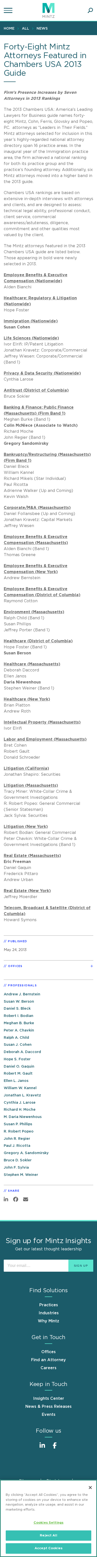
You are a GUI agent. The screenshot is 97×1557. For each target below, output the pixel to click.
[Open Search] (90, 10)
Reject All (48, 1535)
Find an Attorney (48, 1360)
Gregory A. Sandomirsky (26, 1153)
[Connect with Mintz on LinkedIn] (42, 1448)
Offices (48, 1352)
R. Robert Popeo (19, 1131)
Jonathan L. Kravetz (22, 1095)
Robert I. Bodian (18, 1016)
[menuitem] (10, 28)
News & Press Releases (48, 1407)
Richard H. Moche (20, 1109)
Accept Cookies (48, 1548)
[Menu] (9, 11)
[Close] (90, 1487)
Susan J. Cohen (18, 1045)
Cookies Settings (48, 1522)
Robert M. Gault (18, 1073)
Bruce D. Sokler (18, 1160)
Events (48, 1415)
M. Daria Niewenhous (23, 1117)
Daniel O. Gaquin (19, 1066)
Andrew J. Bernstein (22, 994)
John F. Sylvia (16, 1167)
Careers (48, 1368)
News (42, 28)
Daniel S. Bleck (17, 1008)
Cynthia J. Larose (20, 1102)
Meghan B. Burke (19, 1023)
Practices (48, 1305)
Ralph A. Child (16, 1038)
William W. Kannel (20, 1088)
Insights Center (48, 1399)
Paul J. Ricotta (17, 1146)
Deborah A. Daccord (22, 1052)
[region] (48, 1518)
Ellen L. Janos (16, 1081)
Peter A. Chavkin (19, 1030)
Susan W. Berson (19, 1001)
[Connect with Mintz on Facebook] (55, 1448)
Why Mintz (48, 1321)
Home (9, 28)
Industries (49, 1313)
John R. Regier (17, 1139)
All (25, 28)
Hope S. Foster (17, 1059)
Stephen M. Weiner (21, 1175)
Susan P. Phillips (18, 1124)
